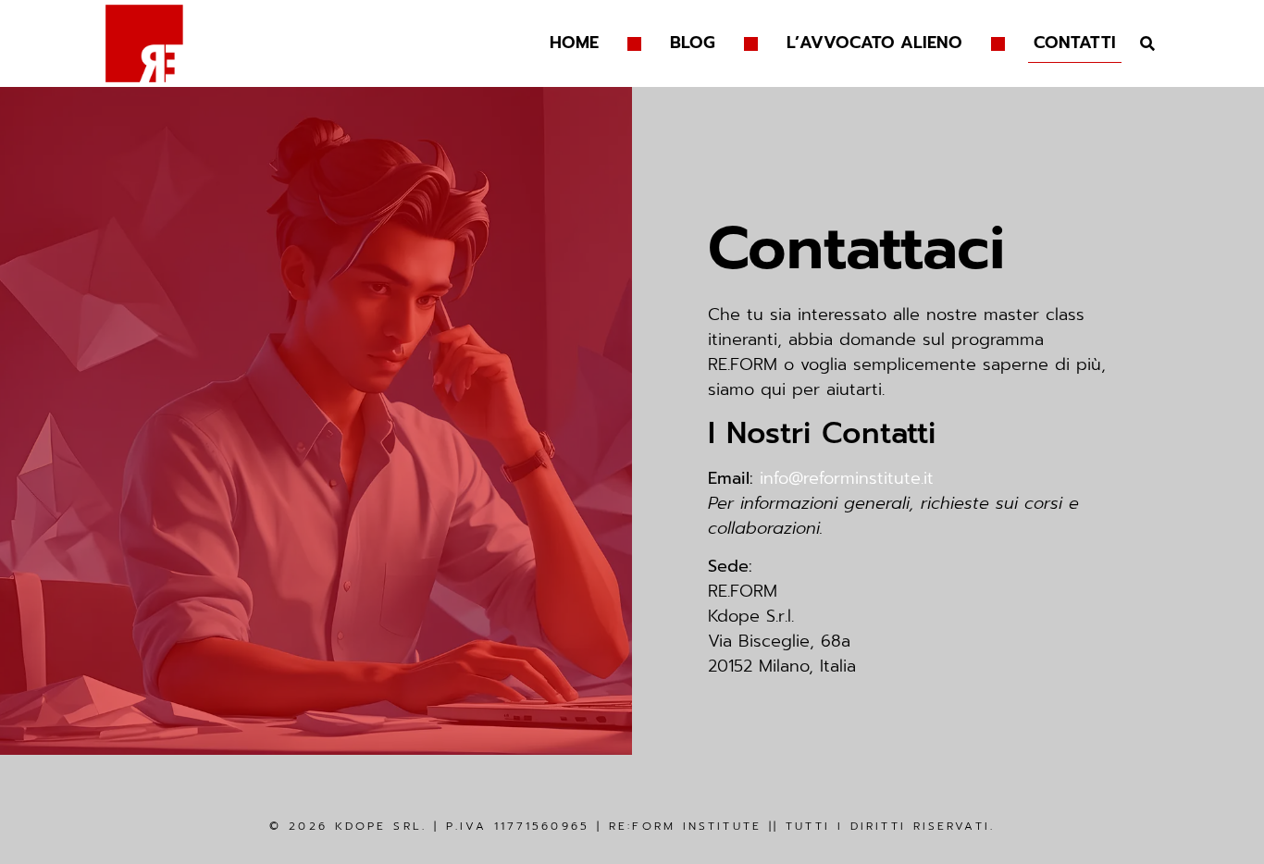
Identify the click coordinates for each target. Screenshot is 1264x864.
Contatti (1075, 43)
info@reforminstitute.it (847, 478)
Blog (692, 43)
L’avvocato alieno (874, 43)
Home (574, 43)
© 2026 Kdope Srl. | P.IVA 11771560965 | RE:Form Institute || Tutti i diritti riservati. (632, 826)
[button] (1148, 44)
